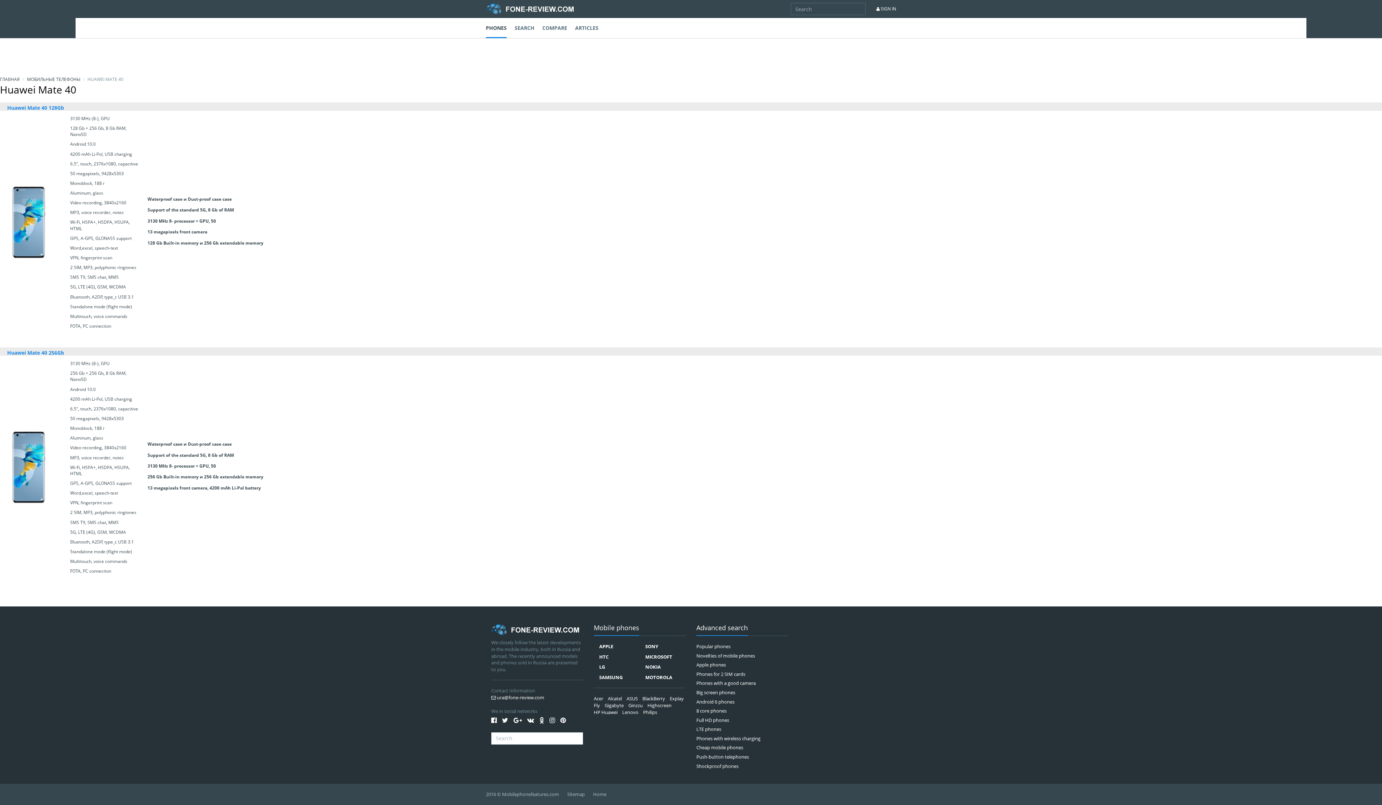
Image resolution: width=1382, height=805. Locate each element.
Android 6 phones (715, 702)
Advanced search (722, 628)
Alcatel (615, 698)
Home (599, 794)
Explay (677, 698)
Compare (554, 27)
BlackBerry (653, 698)
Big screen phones (715, 692)
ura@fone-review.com (520, 697)
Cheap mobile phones (719, 747)
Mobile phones (616, 628)
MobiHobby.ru (530, 9)
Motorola (658, 677)
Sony (651, 646)
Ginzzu (635, 705)
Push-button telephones (722, 757)
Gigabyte (614, 705)
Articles (587, 27)
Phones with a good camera (726, 683)
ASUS (632, 698)
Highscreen (659, 705)
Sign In (888, 9)
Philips (650, 712)
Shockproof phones (717, 766)
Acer (598, 698)
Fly (597, 705)
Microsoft (658, 657)
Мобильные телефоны (53, 79)
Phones (496, 27)
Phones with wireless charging (728, 738)
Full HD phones (712, 720)
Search (524, 27)
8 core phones (711, 711)
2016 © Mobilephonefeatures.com (522, 794)
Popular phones (713, 646)
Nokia (653, 667)
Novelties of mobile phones (725, 655)
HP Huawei (606, 712)
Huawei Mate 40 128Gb (35, 107)
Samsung (611, 677)
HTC (604, 657)
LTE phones (708, 729)
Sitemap (576, 794)
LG (602, 667)
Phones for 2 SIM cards (720, 674)
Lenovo (630, 712)
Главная (10, 79)
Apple (606, 646)
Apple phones (711, 664)
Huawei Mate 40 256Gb (35, 352)
